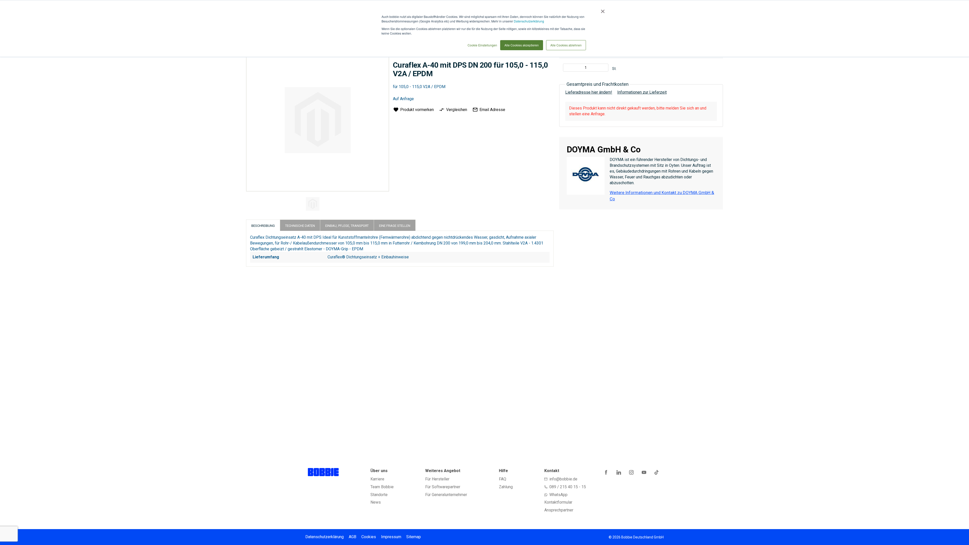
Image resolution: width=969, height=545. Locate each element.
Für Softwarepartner (442, 486)
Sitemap (413, 536)
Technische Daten (300, 226)
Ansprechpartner (558, 510)
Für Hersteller (437, 479)
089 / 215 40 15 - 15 (567, 486)
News (375, 502)
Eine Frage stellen (394, 226)
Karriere (377, 479)
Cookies (368, 536)
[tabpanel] (317, 204)
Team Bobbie (382, 486)
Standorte (379, 494)
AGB (352, 536)
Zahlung (506, 486)
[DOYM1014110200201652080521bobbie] (312, 204)
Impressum (391, 536)
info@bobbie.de (563, 479)
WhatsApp (558, 494)
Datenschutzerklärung (529, 21)
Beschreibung (263, 226)
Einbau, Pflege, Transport (347, 226)
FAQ (502, 479)
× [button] (602, 9)
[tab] (263, 225)
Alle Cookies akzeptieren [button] (521, 45)
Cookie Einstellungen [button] (482, 45)
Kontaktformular (558, 502)
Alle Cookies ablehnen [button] (566, 45)
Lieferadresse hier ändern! (588, 92)
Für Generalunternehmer (446, 494)
